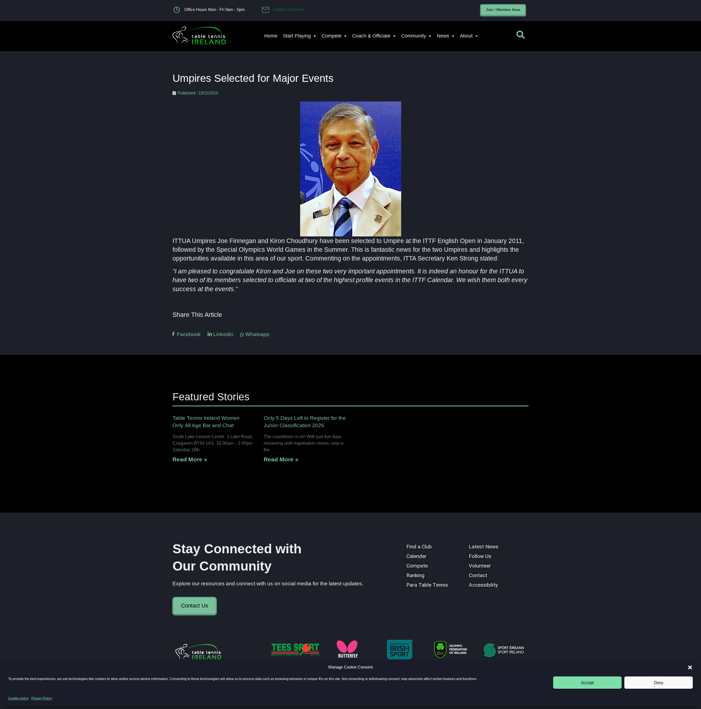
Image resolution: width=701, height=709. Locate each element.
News (443, 36)
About (466, 36)
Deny (658, 682)
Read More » (190, 459)
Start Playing (297, 36)
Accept (587, 682)
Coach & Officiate (371, 36)
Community (413, 36)
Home (270, 36)
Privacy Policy (41, 698)
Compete (331, 36)
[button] (690, 667)
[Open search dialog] (520, 36)
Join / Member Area (503, 9)
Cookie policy (18, 698)
